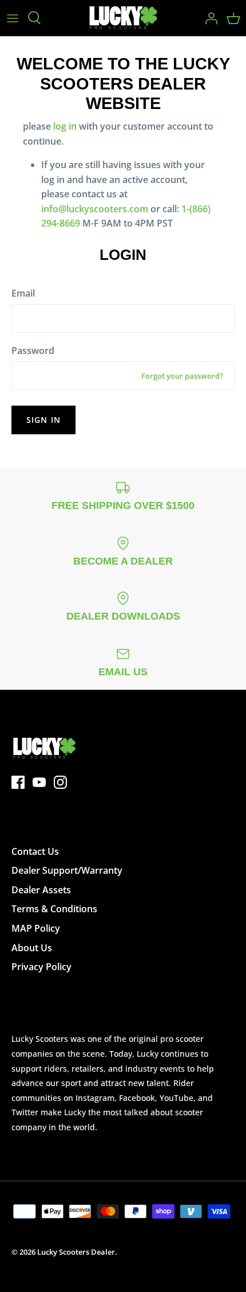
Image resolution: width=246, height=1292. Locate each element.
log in (65, 126)
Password (32, 350)
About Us (31, 947)
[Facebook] (18, 782)
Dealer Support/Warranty (66, 870)
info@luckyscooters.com (94, 209)
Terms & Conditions (54, 908)
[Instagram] (60, 782)
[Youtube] (39, 782)
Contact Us (35, 851)
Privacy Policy (41, 966)
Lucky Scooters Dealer (76, 1252)
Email (23, 293)
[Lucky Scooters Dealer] (123, 18)
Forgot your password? (182, 376)
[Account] (208, 17)
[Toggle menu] (12, 17)
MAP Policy (35, 928)
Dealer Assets (41, 890)
